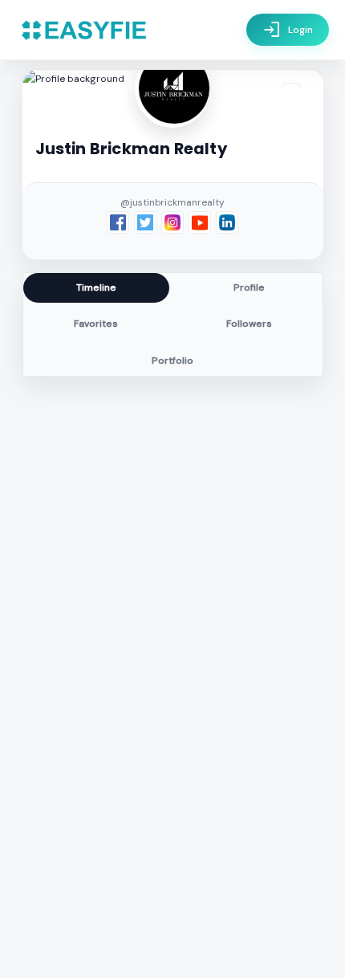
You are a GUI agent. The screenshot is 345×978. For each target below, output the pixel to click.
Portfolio (172, 360)
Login (287, 29)
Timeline (96, 287)
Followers (249, 323)
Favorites (96, 323)
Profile (249, 287)
